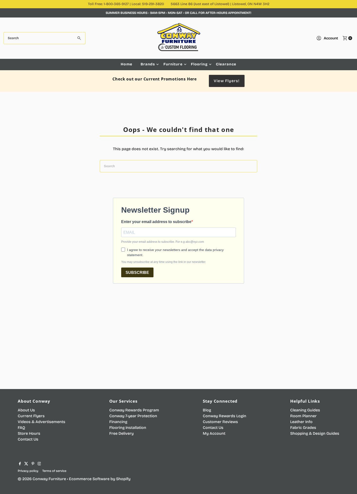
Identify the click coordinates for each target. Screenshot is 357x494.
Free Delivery (121, 433)
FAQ (21, 427)
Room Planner (303, 416)
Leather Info (301, 421)
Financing (118, 421)
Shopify (123, 479)
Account (331, 38)
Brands (148, 64)
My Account (214, 433)
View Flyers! (226, 80)
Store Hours (29, 433)
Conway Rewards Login (224, 416)
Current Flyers (31, 416)
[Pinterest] (33, 464)
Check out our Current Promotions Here (154, 79)
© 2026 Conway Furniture (42, 479)
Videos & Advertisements (41, 421)
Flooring (199, 64)
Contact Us (28, 439)
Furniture (173, 64)
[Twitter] (26, 464)
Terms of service (54, 471)
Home (126, 64)
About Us (26, 410)
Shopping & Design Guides (314, 433)
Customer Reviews (220, 421)
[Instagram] (39, 464)
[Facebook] (20, 464)
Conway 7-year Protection (133, 416)
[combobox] (45, 38)
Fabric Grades (303, 427)
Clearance (226, 64)
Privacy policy (28, 471)
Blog (207, 410)
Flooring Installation (127, 427)
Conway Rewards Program (134, 410)
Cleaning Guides (305, 410)
